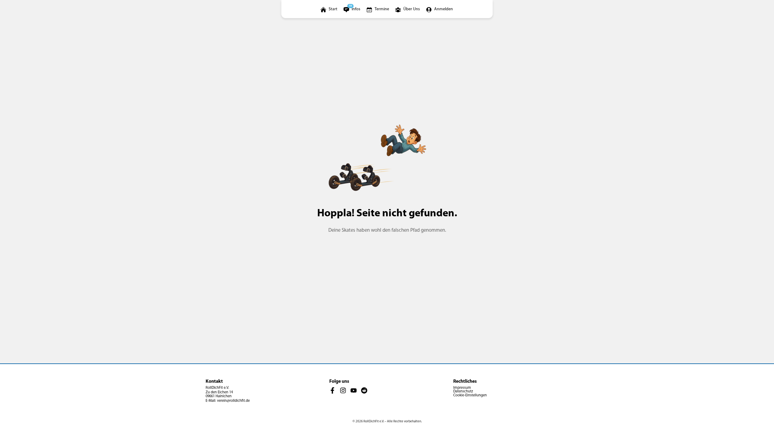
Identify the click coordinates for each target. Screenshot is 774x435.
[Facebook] (332, 391)
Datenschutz (463, 391)
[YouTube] (353, 391)
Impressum (462, 388)
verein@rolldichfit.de (233, 401)
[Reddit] (364, 391)
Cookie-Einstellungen (470, 395)
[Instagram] (343, 391)
